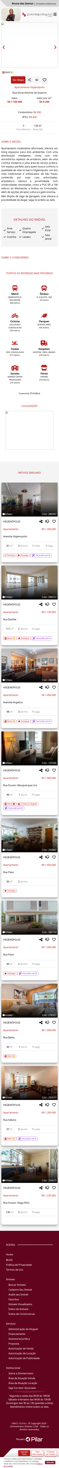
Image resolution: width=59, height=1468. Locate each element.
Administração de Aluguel (23, 1329)
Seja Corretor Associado (22, 1388)
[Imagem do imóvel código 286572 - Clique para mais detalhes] (29, 582)
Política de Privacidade (19, 1264)
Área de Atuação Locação (22, 1383)
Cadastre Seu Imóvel (20, 1289)
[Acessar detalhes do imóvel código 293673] (29, 1218)
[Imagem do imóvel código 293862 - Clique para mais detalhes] (29, 835)
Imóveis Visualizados (20, 1304)
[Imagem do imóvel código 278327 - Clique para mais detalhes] (29, 1001)
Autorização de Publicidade (24, 1358)
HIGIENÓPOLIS (11, 521)
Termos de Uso (14, 1269)
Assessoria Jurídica (19, 1338)
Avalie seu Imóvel (18, 1294)
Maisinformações (37, 1453)
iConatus (35, 393)
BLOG (9, 1260)
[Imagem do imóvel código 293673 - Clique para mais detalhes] (29, 1166)
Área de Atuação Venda (21, 1378)
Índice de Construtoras (21, 1314)
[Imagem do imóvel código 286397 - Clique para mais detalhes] (29, 500)
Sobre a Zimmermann (20, 1373)
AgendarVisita (24, 1453)
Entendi (50, 1462)
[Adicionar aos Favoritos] (44, 80)
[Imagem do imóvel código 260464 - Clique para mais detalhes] (29, 665)
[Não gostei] (37, 80)
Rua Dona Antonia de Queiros (30, 92)
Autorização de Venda (21, 1348)
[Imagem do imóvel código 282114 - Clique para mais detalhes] (29, 918)
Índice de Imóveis (18, 1309)
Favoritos (13, 1299)
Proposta (13, 1343)
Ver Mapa (18, 80)
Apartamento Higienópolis (29, 87)
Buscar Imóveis (17, 1284)
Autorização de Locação (22, 1353)
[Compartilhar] (41, 522)
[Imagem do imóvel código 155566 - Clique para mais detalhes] (29, 748)
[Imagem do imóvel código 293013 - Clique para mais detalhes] (29, 1083)
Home (9, 1254)
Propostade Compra (51, 1453)
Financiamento (16, 1334)
